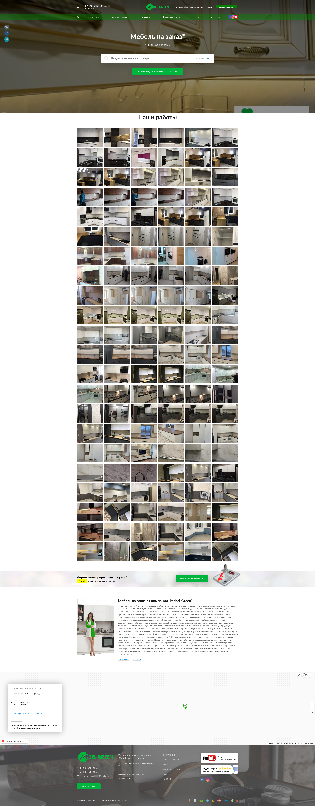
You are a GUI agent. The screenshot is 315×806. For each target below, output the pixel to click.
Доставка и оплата (172, 769)
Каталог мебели (171, 760)
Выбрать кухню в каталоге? (192, 578)
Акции (166, 764)
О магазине (169, 755)
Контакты (168, 779)
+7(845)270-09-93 (89, 771)
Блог (165, 774)
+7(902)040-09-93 (96, 6)
